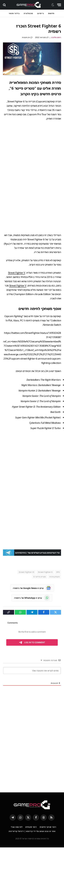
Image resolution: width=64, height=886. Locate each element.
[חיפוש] (4, 4)
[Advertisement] (32, 158)
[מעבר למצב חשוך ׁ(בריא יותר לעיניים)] (53, 4)
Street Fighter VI (26, 572)
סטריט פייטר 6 (39, 576)
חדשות (51, 13)
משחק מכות (54, 576)
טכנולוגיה (28, 13)
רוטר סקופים (31, 827)
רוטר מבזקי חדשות (48, 827)
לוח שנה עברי (16, 827)
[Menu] (59, 4)
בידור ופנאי (14, 13)
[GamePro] (29, 5)
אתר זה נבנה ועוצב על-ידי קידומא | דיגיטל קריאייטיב (32, 831)
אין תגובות (26, 37)
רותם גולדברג (56, 37)
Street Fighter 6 (45, 572)
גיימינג (40, 13)
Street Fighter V (16, 272)
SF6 (58, 572)
